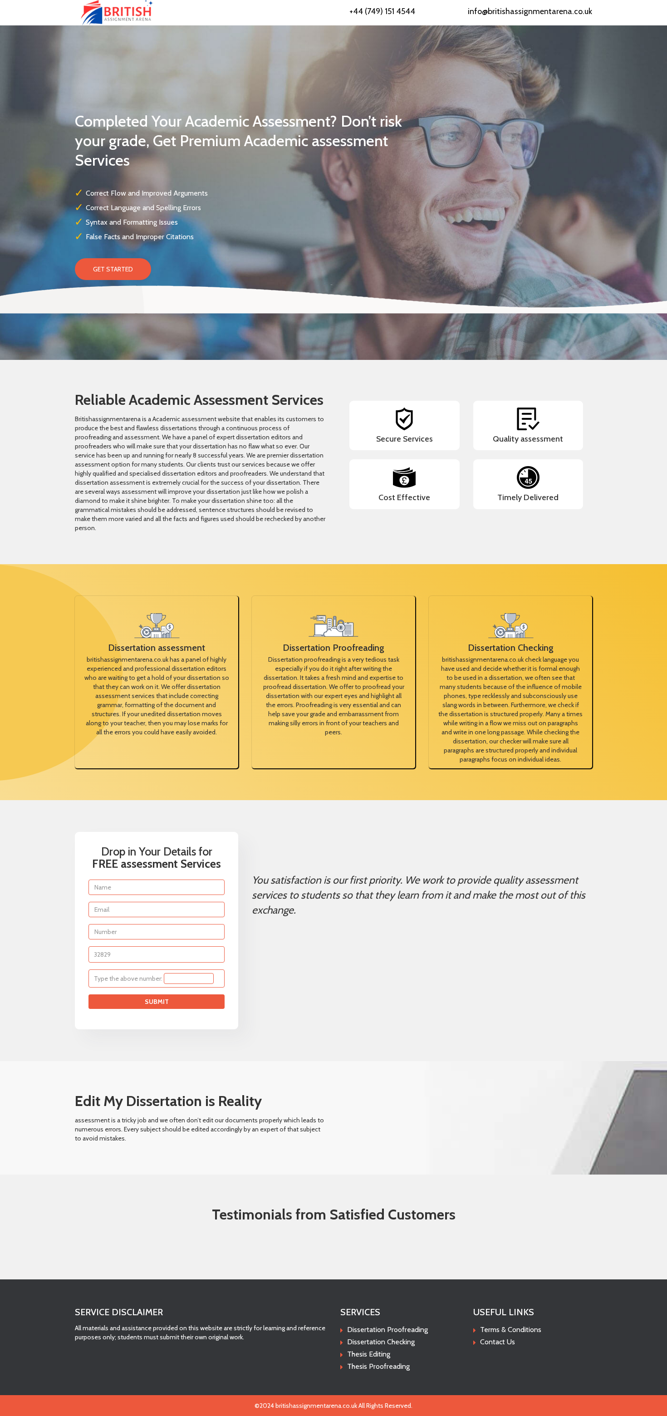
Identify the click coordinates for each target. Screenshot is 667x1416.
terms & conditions (510, 1329)
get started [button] (113, 269)
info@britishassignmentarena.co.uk (530, 11)
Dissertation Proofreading (387, 1329)
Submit (157, 1002)
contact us (497, 1341)
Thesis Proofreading (378, 1366)
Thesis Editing (368, 1354)
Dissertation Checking (381, 1341)
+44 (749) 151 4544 (382, 11)
